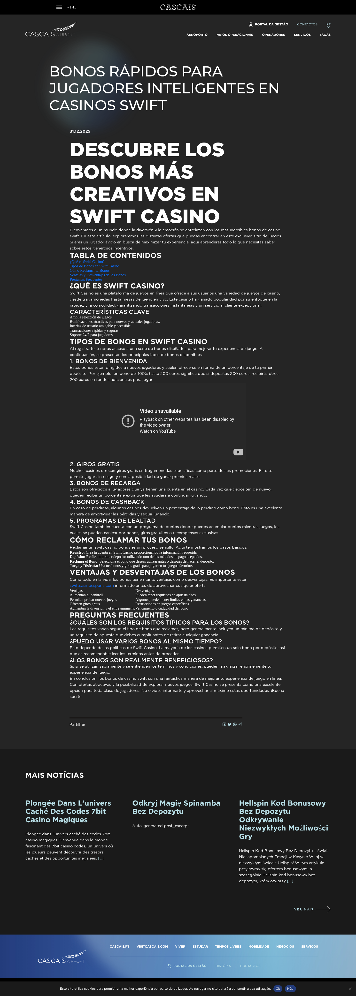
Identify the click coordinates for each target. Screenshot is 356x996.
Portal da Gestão (271, 24)
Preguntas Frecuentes (86, 279)
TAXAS (325, 34)
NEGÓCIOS (285, 946)
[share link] (240, 724)
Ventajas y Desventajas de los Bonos (98, 275)
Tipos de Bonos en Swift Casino (94, 266)
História (223, 966)
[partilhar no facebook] (224, 724)
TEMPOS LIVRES (228, 946)
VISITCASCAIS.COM (152, 946)
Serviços (302, 34)
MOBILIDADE (258, 946)
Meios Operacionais (235, 34)
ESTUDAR (200, 946)
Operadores (273, 34)
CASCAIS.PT (119, 946)
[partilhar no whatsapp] (235, 724)
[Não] (350, 988)
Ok (278, 988)
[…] (101, 858)
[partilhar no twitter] (230, 724)
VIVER (180, 946)
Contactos (307, 24)
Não (290, 988)
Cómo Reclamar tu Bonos (89, 270)
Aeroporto (197, 34)
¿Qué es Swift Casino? (87, 262)
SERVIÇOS (309, 946)
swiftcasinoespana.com (92, 585)
